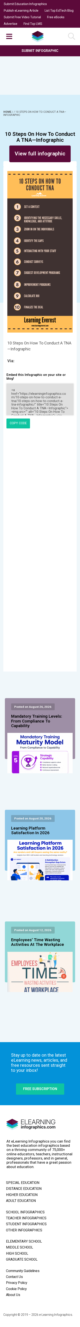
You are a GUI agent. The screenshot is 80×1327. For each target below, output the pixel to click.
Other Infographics (24, 1230)
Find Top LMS (33, 23)
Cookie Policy (16, 1289)
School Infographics (25, 1212)
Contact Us (14, 1277)
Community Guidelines (23, 1271)
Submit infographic (40, 51)
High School (17, 1254)
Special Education (22, 1183)
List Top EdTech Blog (59, 10)
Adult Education (21, 1201)
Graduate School (22, 1259)
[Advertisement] (40, 70)
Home (7, 111)
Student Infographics (26, 1224)
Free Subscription (40, 1089)
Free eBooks (55, 17)
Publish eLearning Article (21, 10)
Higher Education (22, 1195)
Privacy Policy (16, 1283)
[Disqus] (40, 492)
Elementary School (24, 1241)
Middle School (19, 1247)
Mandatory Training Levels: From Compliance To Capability (36, 721)
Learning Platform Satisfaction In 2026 (30, 830)
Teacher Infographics (26, 1218)
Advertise (10, 23)
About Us (13, 1295)
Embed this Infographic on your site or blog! (36, 376)
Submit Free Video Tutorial (22, 17)
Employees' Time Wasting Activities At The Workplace (37, 942)
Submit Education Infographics (25, 4)
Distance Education (24, 1189)
